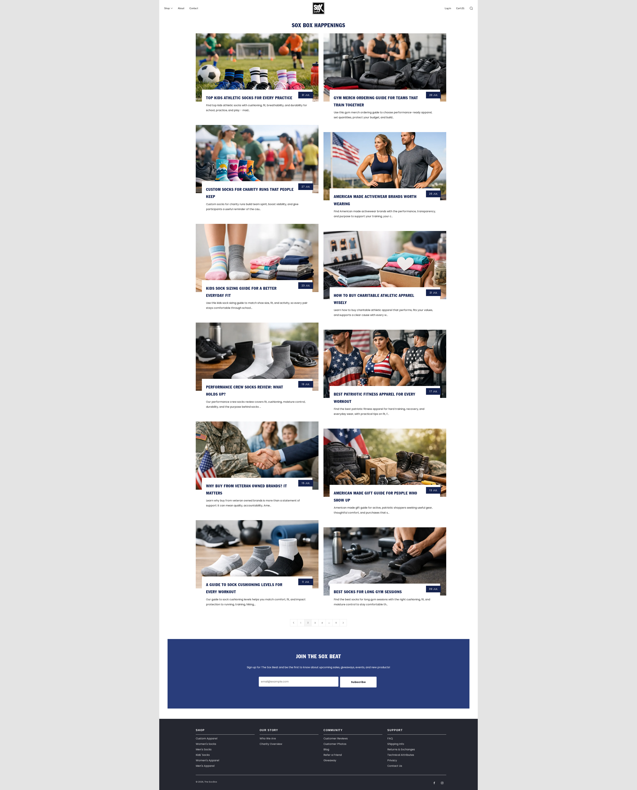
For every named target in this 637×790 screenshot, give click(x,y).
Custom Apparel (206, 738)
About (181, 8)
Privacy (392, 760)
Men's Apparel (205, 766)
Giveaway (329, 760)
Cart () (460, 8)
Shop (167, 8)
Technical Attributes (400, 755)
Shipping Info (395, 744)
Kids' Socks (203, 755)
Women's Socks (206, 744)
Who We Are (268, 738)
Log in (448, 8)
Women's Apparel (207, 760)
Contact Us (394, 766)
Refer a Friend (332, 755)
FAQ (390, 738)
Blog (326, 749)
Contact (193, 8)
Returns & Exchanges (401, 749)
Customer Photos (334, 744)
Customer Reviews (335, 738)
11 (336, 622)
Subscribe (358, 682)
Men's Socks (204, 749)
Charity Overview (271, 744)
